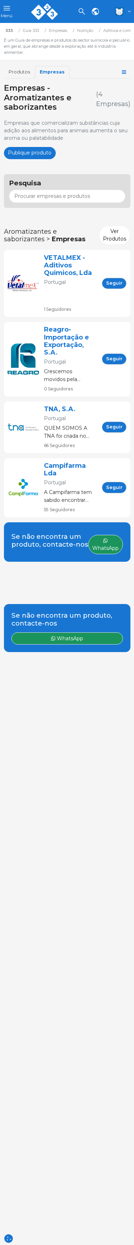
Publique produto (29, 152)
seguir (114, 283)
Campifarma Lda (65, 469)
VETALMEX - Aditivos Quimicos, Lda (68, 265)
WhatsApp (69, 638)
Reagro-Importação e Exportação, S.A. (66, 340)
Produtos (19, 72)
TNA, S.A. (59, 409)
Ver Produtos (114, 235)
